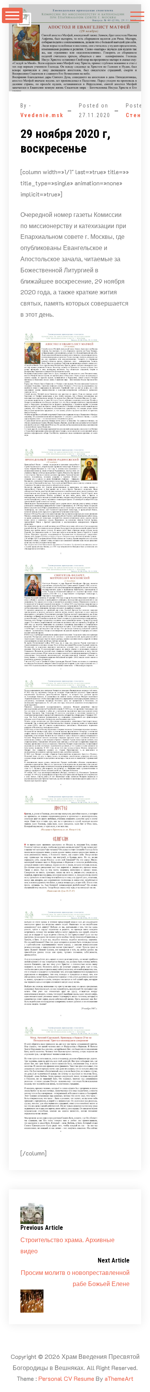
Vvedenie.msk (41, 115)
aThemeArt (119, 1378)
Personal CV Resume (66, 1378)
